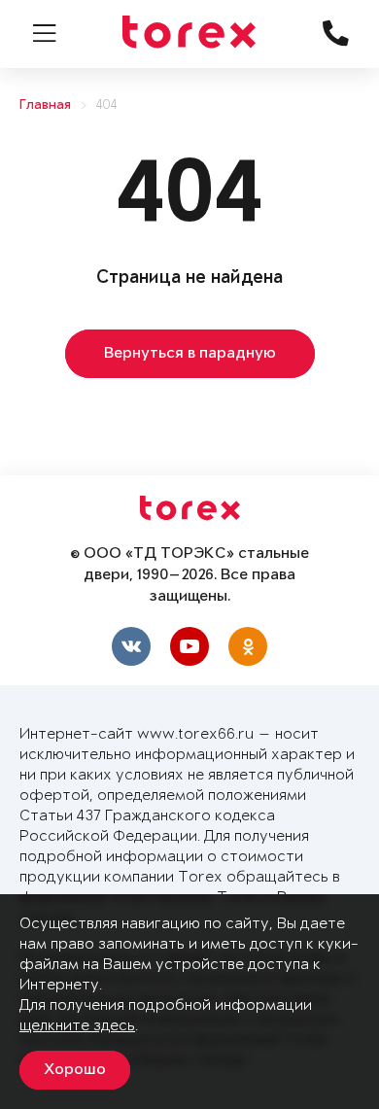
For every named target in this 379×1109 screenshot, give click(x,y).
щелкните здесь (77, 1026)
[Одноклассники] (247, 646)
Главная (45, 105)
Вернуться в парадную (190, 354)
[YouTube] (189, 646)
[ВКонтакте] (131, 646)
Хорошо (75, 1070)
